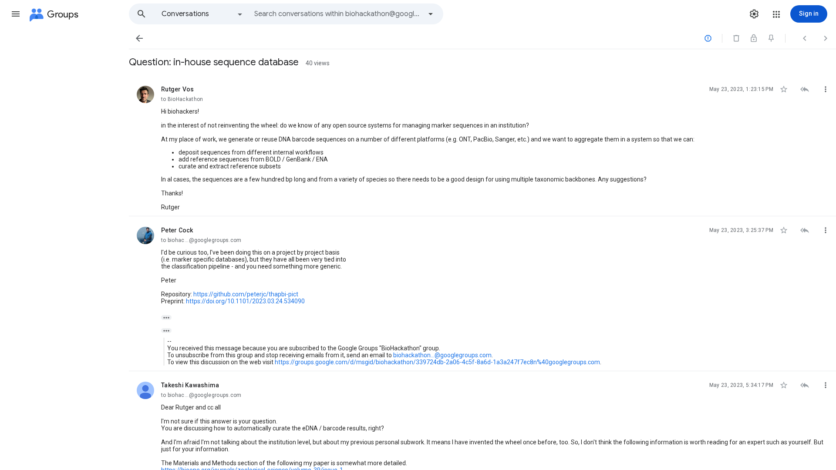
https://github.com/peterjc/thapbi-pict (245, 294)
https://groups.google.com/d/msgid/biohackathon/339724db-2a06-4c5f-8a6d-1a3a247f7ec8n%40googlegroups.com (437, 362)
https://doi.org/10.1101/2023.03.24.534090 (245, 301)
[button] (15, 13)
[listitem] (482, 145)
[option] (202, 14)
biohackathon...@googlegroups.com (442, 355)
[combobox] (338, 14)
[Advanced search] (430, 14)
